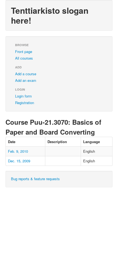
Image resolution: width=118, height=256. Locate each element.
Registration (24, 102)
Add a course (25, 73)
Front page (23, 51)
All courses (24, 58)
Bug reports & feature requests (35, 178)
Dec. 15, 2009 (19, 160)
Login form (23, 96)
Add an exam (25, 80)
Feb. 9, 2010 (18, 151)
